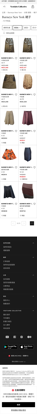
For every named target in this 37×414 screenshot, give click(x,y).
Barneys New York (15, 12)
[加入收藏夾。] (16, 58)
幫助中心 (6, 300)
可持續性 (6, 318)
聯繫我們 (6, 303)
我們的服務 (6, 243)
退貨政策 (6, 268)
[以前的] (13, 223)
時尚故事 (6, 328)
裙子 (35, 12)
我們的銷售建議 (9, 282)
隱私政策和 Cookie (17, 362)
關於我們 (6, 314)
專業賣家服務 (8, 289)
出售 (4, 275)
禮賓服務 (6, 250)
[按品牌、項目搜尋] (4, 7)
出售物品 (6, 286)
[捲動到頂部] (32, 223)
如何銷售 (6, 279)
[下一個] (24, 223)
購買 (4, 257)
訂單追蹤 (6, 261)
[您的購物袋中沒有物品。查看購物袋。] (32, 6)
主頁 (3, 12)
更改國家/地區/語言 (18, 410)
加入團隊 (6, 325)
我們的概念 (7, 247)
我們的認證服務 (9, 265)
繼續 (18, 404)
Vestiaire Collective (12, 311)
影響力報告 (7, 321)
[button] (32, 6)
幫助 (4, 296)
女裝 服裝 (27, 12)
